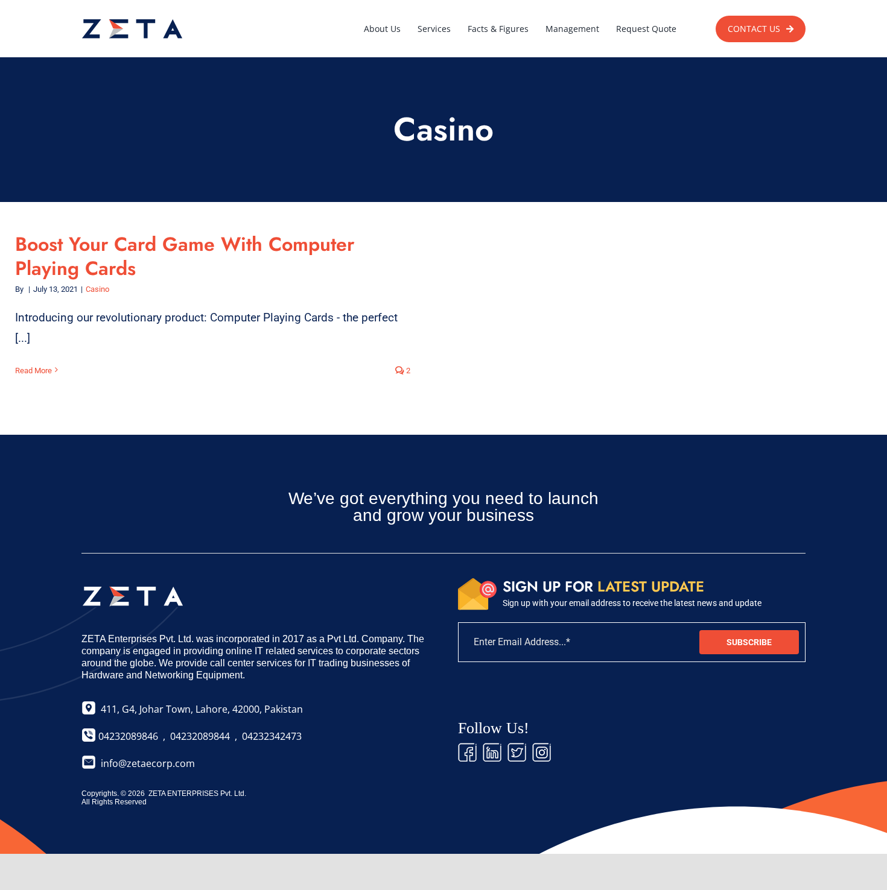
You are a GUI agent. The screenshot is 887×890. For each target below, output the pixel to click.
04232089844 (200, 736)
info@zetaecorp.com (148, 763)
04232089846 (127, 736)
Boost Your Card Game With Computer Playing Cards (184, 256)
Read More (33, 370)
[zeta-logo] (132, 18)
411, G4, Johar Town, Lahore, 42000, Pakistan (199, 709)
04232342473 (272, 736)
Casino (97, 289)
